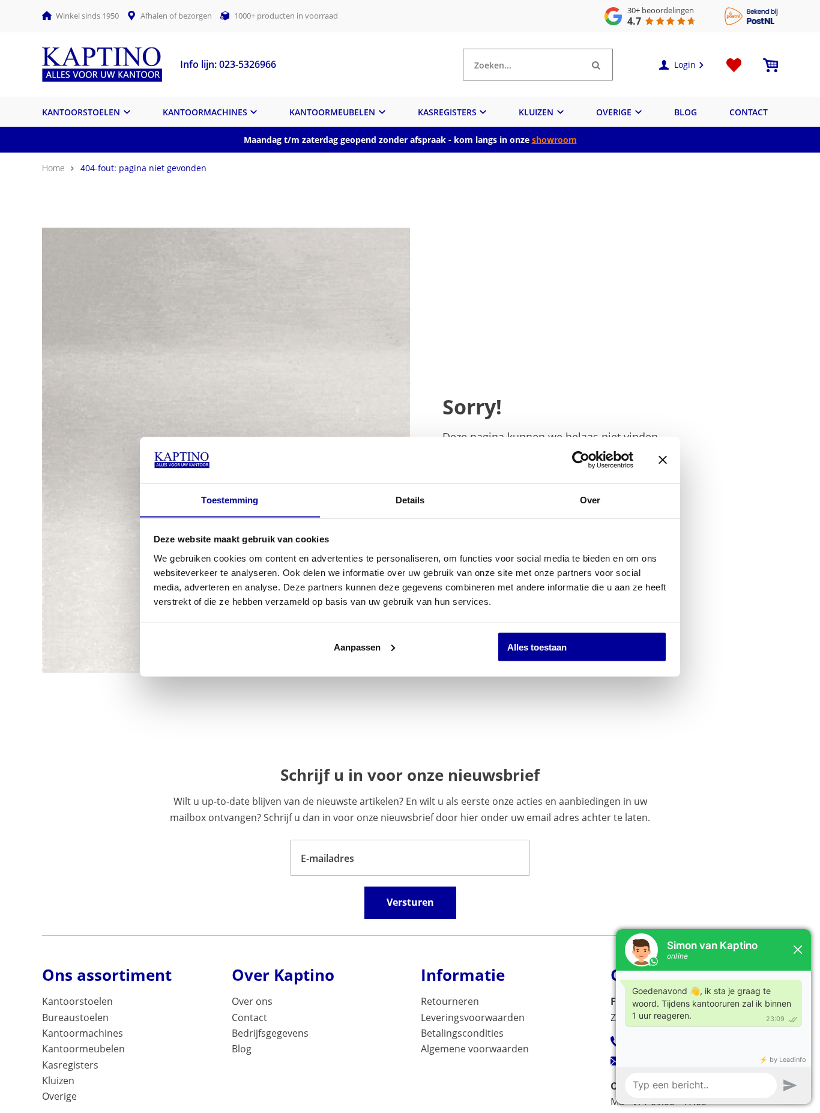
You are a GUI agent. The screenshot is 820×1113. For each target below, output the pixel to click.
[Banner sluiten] (663, 459)
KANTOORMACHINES (205, 112)
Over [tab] (590, 499)
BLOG (685, 112)
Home (53, 168)
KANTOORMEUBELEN (332, 112)
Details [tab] (410, 499)
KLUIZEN (536, 112)
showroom (554, 139)
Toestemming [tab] (229, 499)
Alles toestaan (537, 646)
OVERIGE (614, 112)
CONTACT (748, 112)
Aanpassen (357, 646)
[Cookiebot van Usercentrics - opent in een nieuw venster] (580, 459)
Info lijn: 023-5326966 (228, 64)
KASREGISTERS (447, 112)
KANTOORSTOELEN (81, 112)
